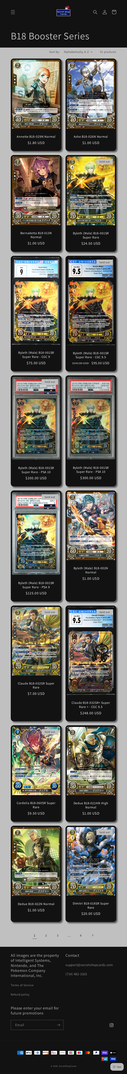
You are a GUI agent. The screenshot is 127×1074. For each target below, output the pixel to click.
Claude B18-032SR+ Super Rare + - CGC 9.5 (91, 705)
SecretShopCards (67, 1066)
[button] (13, 12)
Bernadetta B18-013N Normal (36, 235)
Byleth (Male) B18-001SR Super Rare (91, 235)
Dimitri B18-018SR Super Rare (91, 905)
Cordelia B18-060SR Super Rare (36, 805)
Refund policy (20, 994)
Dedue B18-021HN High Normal (91, 805)
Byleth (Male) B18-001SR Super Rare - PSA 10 (36, 470)
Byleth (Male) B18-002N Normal (91, 570)
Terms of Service (22, 985)
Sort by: (54, 52)
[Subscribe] (58, 1025)
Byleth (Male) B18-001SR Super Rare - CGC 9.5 (91, 355)
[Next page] (92, 935)
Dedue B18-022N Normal (36, 904)
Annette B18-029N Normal (36, 137)
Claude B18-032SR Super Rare (36, 685)
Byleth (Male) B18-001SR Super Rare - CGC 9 (36, 355)
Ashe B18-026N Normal (91, 137)
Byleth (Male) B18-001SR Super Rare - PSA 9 (36, 585)
